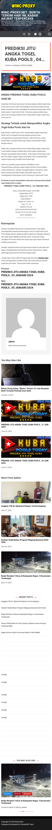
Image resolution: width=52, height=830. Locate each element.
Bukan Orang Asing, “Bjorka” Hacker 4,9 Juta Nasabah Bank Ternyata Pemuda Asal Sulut (25, 389)
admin (30, 65)
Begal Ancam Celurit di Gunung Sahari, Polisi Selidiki (20, 632)
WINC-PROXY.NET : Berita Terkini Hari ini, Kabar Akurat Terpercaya (20, 15)
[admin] (26, 318)
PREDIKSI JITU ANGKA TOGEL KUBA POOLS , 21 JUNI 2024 (24, 426)
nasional (7, 793)
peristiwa (17, 793)
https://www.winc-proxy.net (17, 345)
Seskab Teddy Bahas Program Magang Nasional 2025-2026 (25, 541)
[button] (5, 790)
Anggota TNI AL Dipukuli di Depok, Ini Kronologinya (23, 506)
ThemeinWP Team (27, 824)
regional (27, 793)
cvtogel (4, 674)
